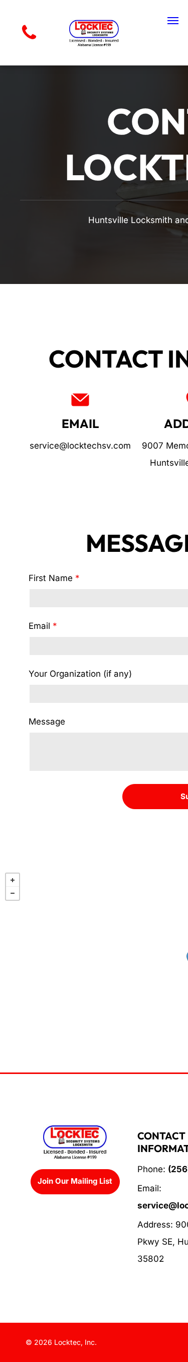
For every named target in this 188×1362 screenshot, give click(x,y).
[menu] (173, 21)
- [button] (12, 893)
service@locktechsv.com (80, 446)
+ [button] (12, 880)
